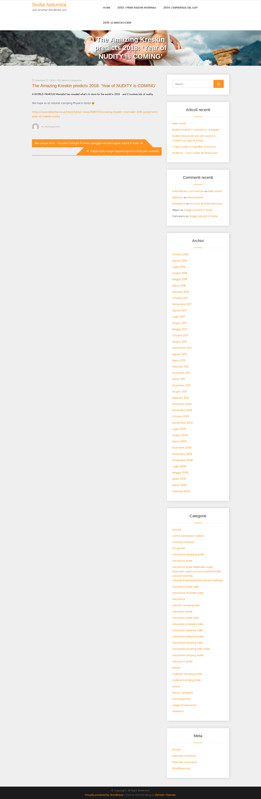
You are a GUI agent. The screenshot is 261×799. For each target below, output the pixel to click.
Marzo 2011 (178, 379)
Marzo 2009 (179, 441)
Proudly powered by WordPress (104, 795)
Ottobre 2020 (180, 254)
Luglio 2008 (179, 466)
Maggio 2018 (179, 279)
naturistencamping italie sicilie (191, 649)
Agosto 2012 (179, 354)
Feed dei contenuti (184, 756)
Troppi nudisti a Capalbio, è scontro (194, 146)
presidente (179, 203)
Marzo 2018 (179, 285)
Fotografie (178, 548)
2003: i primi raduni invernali (136, 7)
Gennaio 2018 (180, 292)
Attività (176, 529)
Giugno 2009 (180, 435)
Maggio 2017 (179, 329)
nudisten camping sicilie (187, 674)
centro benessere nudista (188, 536)
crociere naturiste (183, 542)
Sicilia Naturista (49, 4)
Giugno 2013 (179, 341)
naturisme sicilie (182, 561)
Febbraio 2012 (180, 366)
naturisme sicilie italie (185, 586)
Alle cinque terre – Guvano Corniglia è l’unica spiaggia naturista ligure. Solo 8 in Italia (87, 143)
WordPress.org (181, 768)
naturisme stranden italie (187, 593)
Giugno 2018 (179, 273)
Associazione (195, 197)
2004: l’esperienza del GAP (180, 7)
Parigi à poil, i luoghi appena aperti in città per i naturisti (125, 151)
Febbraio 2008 (181, 491)
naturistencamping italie (187, 642)
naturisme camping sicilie (188, 554)
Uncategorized (181, 699)
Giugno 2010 (179, 391)
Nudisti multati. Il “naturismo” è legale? (196, 129)
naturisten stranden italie (187, 624)
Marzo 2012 (179, 360)
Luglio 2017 (178, 316)
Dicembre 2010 (181, 385)
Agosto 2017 (179, 310)
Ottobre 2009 (180, 416)
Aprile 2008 (179, 479)
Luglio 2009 (179, 429)
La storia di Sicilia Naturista (206, 203)
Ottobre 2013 (180, 335)
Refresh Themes (165, 795)
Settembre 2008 (182, 460)
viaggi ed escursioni (184, 705)
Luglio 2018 (178, 267)
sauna (176, 686)
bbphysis (177, 197)
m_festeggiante (50, 126)
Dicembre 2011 (181, 373)
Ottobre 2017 (180, 298)
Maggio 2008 (180, 472)
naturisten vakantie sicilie (188, 636)
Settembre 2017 (182, 304)
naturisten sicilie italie (185, 617)
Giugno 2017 (179, 323)
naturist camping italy (186, 605)
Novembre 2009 (182, 410)
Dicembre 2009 (181, 404)
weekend (177, 711)
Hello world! (179, 123)
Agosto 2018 (179, 260)
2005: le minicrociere (117, 22)
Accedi (176, 749)
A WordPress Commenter (188, 191)
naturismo (178, 599)
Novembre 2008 (182, 454)
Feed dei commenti (184, 762)
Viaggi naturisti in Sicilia (198, 210)
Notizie (176, 667)
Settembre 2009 (182, 423)
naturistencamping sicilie (187, 655)
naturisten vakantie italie (187, 630)
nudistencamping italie (186, 680)
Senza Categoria (71, 80)
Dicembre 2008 (181, 447)
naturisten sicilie (182, 611)
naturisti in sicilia (182, 661)
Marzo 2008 (179, 485)
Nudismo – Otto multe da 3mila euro (195, 153)
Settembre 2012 (182, 348)
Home (106, 7)
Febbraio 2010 (180, 398)
